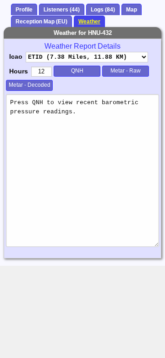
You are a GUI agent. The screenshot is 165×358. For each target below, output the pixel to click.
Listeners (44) (62, 9)
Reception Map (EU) (41, 21)
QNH (77, 70)
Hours (18, 71)
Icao (15, 56)
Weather (89, 21)
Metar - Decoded (29, 85)
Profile (24, 9)
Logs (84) (103, 9)
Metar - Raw (125, 70)
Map (131, 9)
